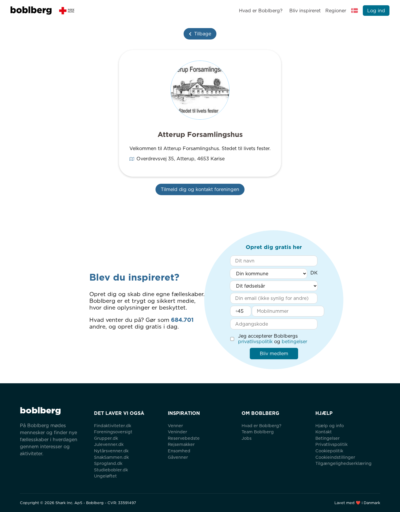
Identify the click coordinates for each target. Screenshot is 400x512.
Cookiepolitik (329, 450)
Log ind (376, 10)
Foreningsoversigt (113, 431)
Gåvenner (178, 457)
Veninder (177, 431)
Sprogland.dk (108, 463)
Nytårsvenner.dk (111, 450)
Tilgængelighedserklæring (343, 463)
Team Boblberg (258, 431)
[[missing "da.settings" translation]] (354, 10)
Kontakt (323, 431)
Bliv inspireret (304, 10)
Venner (175, 425)
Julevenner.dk (109, 444)
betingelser (294, 341)
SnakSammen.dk (111, 457)
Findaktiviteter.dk (112, 425)
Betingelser (327, 438)
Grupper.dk (106, 438)
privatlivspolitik (255, 341)
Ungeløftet (105, 475)
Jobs (247, 438)
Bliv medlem (274, 353)
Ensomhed (179, 450)
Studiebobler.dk (111, 469)
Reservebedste (184, 438)
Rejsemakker (181, 444)
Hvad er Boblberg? (261, 10)
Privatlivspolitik (331, 444)
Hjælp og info (329, 425)
